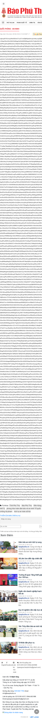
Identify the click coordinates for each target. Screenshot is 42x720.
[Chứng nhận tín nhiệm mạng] (13, 712)
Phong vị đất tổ (22, 22)
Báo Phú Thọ (27, 505)
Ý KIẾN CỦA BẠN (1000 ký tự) (10, 516)
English (3, 665)
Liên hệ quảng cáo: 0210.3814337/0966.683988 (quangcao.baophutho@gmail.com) (29, 665)
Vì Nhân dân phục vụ (26, 643)
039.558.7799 (19, 691)
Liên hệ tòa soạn (14, 668)
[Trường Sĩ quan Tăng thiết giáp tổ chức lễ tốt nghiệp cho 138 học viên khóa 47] (9, 580)
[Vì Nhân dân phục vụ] (9, 647)
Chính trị (32, 22)
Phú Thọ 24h (10, 22)
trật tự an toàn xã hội (22, 511)
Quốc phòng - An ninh (9, 29)
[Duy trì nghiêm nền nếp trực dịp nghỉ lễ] (9, 615)
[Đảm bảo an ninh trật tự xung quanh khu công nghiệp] (9, 547)
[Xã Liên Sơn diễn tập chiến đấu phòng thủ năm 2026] (9, 563)
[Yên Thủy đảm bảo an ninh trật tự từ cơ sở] (9, 631)
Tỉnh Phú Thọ (14, 505)
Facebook (9, 665)
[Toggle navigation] (3, 3)
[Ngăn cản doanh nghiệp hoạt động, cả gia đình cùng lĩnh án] (9, 596)
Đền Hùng (37, 505)
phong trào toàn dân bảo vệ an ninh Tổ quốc (24, 508)
